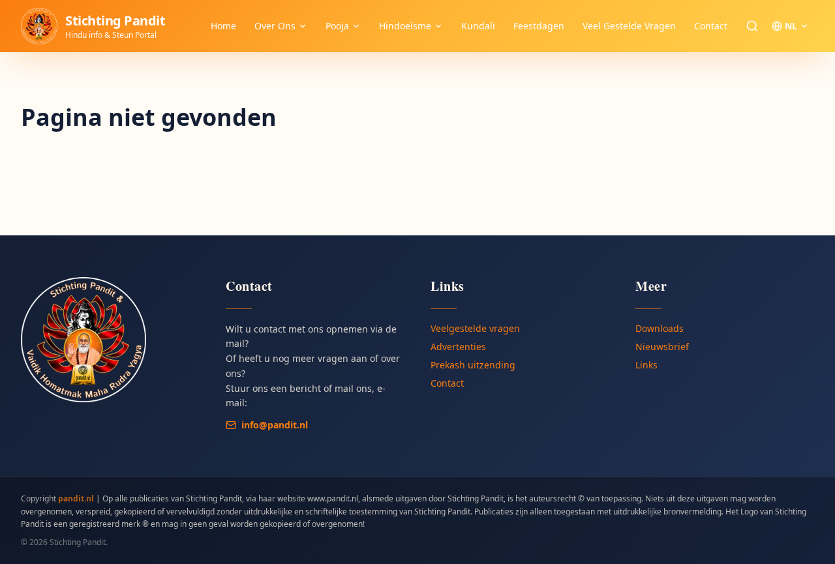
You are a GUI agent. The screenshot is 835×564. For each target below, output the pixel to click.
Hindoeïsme (405, 26)
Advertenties (458, 346)
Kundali (478, 26)
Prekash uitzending (473, 365)
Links (646, 365)
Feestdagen (538, 26)
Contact (710, 26)
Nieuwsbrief (662, 346)
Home (223, 26)
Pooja (337, 26)
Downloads (659, 328)
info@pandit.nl (274, 425)
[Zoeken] (752, 26)
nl (791, 26)
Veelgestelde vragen (475, 328)
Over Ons (275, 26)
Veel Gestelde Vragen (629, 26)
